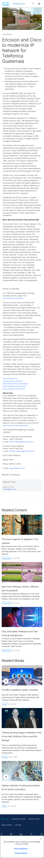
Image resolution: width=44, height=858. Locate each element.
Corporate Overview (19, 819)
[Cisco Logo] (5, 4)
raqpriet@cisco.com (17, 468)
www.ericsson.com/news (13, 381)
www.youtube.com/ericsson (14, 389)
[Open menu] (39, 4)
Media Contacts (6, 825)
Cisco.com (5, 819)
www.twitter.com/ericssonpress (15, 384)
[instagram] (42, 834)
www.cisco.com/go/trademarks (15, 425)
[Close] (41, 839)
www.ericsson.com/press (13, 298)
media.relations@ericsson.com (21, 442)
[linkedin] (21, 834)
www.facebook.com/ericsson (14, 386)
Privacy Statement (21, 849)
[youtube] (31, 834)
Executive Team (34, 819)
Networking (6, 558)
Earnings (18, 825)
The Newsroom (19, 4)
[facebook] (1, 834)
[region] (22, 847)
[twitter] (11, 834)
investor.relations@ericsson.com (22, 451)
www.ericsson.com (10, 378)
